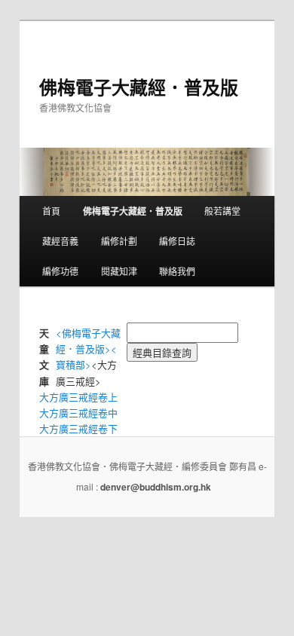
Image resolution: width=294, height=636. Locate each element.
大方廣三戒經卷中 (78, 412)
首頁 (51, 210)
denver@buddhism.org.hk (155, 487)
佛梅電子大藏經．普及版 (138, 86)
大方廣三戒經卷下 (78, 428)
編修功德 (60, 270)
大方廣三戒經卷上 (78, 397)
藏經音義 (60, 240)
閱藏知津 (119, 270)
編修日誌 (177, 240)
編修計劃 (119, 240)
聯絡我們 (177, 270)
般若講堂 (222, 210)
